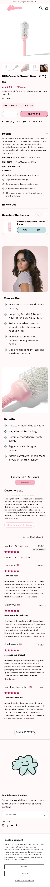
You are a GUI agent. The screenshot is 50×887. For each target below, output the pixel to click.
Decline (24, 873)
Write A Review (25, 482)
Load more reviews (25, 732)
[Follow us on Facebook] (16, 825)
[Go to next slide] (44, 214)
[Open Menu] (3, 8)
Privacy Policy (21, 859)
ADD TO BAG (34, 114)
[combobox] (34, 537)
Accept (24, 866)
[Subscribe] (44, 814)
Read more (32, 597)
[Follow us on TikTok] (8, 825)
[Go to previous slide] (38, 214)
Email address (10, 815)
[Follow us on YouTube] (12, 825)
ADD (34, 230)
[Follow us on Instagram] (3, 825)
